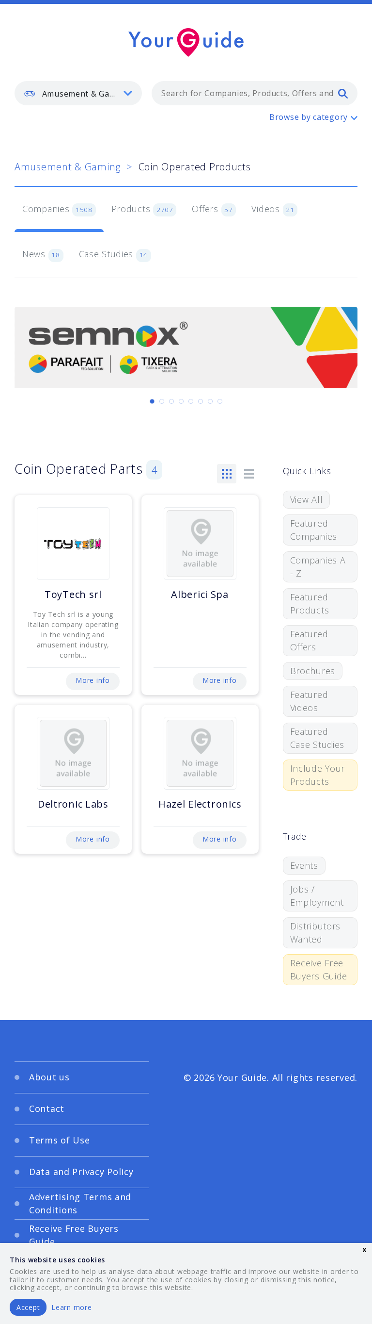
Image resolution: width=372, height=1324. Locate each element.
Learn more (71, 1307)
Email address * (54, 684)
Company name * (225, 637)
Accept (28, 1307)
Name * (39, 637)
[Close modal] (338, 566)
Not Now (125, 737)
